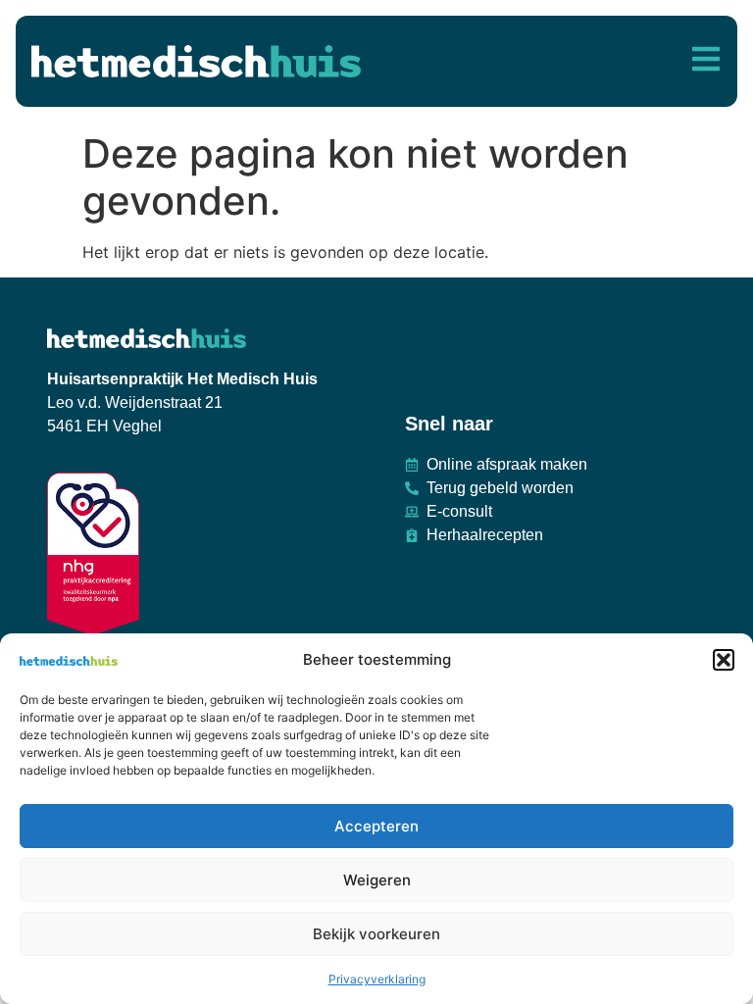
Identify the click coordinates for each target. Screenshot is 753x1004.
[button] (723, 660)
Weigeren (377, 880)
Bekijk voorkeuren (376, 934)
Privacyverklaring (377, 979)
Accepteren (376, 826)
